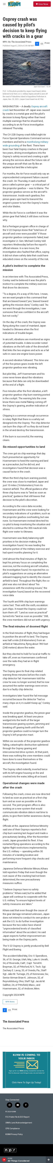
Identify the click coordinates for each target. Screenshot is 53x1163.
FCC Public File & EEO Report (17, 1117)
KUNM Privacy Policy (14, 1134)
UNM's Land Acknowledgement (18, 1123)
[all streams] (49, 1159)
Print (47, 43)
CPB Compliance (12, 1129)
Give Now (43, 4)
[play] (4, 1159)
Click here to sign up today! (26, 1082)
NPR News (10, 1002)
